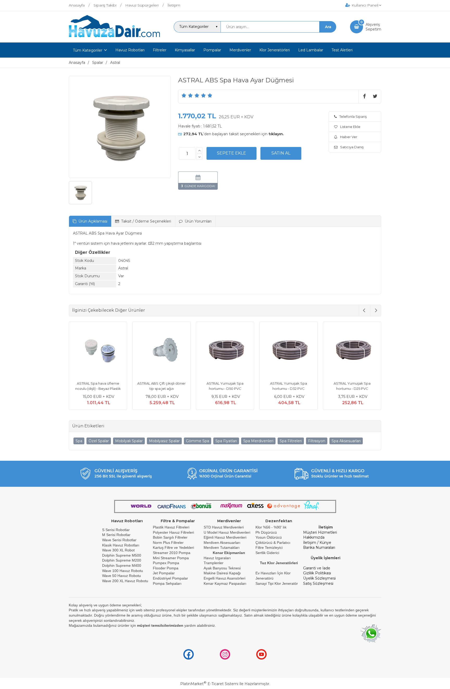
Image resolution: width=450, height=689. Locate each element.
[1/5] (184, 95)
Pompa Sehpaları (167, 583)
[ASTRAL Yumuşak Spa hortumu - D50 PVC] (225, 351)
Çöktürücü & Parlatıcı (272, 542)
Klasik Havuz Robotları (120, 545)
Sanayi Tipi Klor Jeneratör (276, 583)
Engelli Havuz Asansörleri (224, 578)
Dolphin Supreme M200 (122, 560)
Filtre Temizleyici (269, 547)
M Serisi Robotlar (116, 535)
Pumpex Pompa (166, 563)
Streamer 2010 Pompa (171, 553)
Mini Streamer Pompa (171, 558)
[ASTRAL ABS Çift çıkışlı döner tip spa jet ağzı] (161, 351)
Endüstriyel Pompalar (170, 578)
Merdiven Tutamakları (222, 547)
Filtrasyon (316, 441)
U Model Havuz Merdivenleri (227, 532)
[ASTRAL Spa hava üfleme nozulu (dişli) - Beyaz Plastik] (98, 351)
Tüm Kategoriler (87, 50)
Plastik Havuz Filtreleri (171, 527)
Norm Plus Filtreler (168, 542)
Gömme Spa (197, 441)
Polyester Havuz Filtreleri (173, 532)
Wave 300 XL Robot (118, 550)
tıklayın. (276, 134)
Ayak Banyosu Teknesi (222, 568)
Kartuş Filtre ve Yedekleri (173, 547)
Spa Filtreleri (291, 441)
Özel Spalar (99, 441)
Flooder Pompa (165, 568)
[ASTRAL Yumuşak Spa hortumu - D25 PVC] (352, 351)
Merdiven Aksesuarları (222, 542)
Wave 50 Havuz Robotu (122, 576)
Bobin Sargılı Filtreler (170, 537)
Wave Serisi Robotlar (119, 540)
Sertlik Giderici (267, 553)
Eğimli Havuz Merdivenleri (225, 537)
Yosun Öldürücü (268, 537)
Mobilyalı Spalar (129, 441)
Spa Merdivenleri (258, 441)
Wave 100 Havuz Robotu (123, 571)
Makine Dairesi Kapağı (222, 573)
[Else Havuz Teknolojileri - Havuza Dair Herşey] (114, 37)
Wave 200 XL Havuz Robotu (125, 581)
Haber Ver (348, 137)
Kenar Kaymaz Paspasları (225, 583)
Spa (79, 441)
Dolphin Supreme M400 (121, 565)
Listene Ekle (350, 127)
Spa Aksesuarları (346, 441)
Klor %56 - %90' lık (270, 527)
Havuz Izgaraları (217, 558)
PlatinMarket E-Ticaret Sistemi (209, 683)
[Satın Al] (280, 153)
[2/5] (187, 95)
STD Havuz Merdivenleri (224, 527)
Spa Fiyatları (226, 441)
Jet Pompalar (164, 573)
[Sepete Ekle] (232, 153)
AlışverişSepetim (373, 27)
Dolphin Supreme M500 (121, 555)
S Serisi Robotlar (116, 530)
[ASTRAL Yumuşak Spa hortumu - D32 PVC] (289, 351)
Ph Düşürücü (266, 532)
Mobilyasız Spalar (164, 441)
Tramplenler (213, 563)
